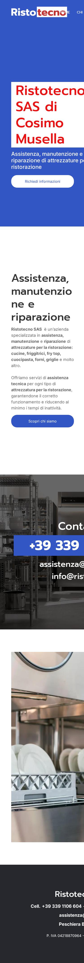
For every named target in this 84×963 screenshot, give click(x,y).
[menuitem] (64, 12)
